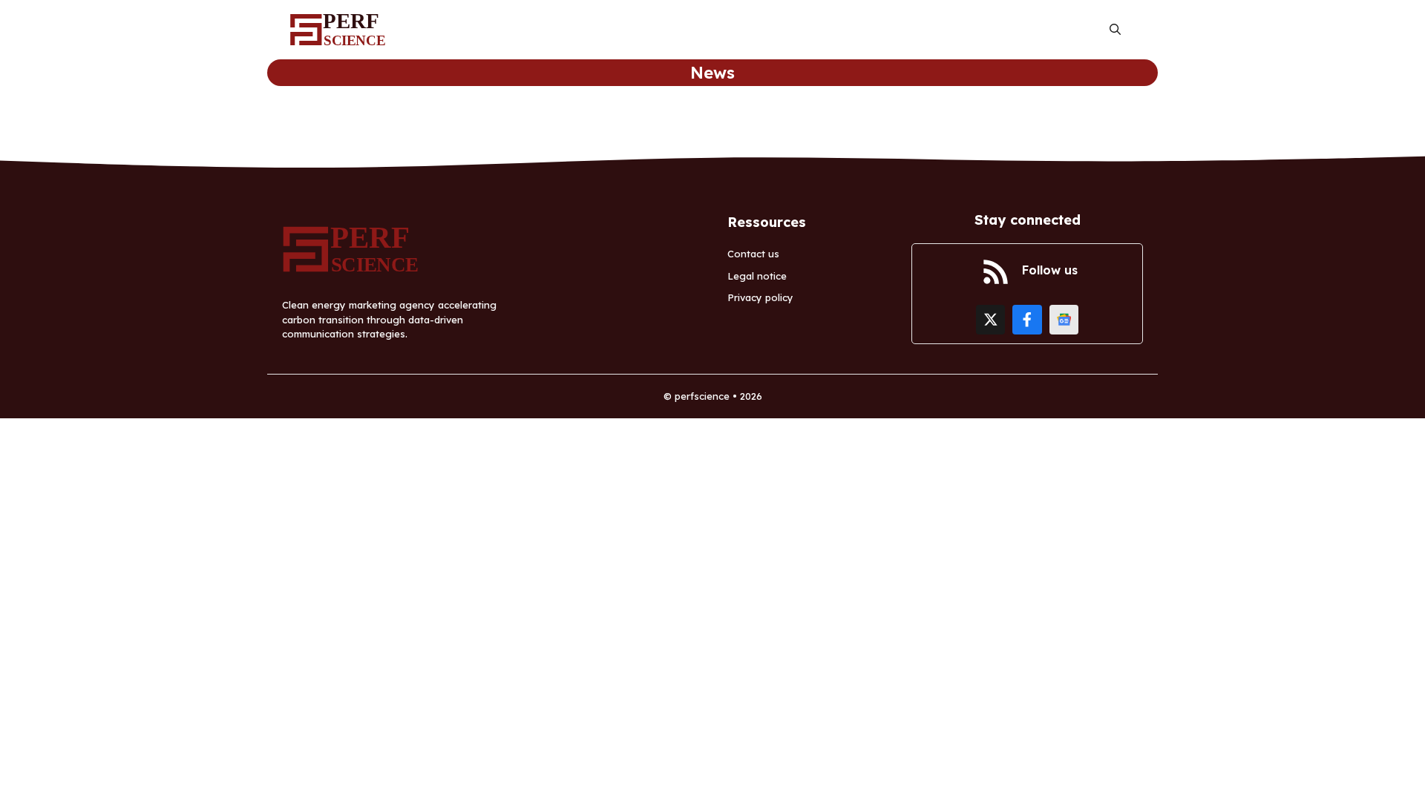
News (712, 72)
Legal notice (757, 276)
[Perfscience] (341, 29)
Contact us (753, 254)
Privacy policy (760, 297)
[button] (1115, 30)
